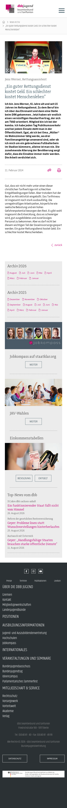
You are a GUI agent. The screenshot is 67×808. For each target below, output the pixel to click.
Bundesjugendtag (12, 671)
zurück (58, 245)
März (12, 278)
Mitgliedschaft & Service (21, 688)
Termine (23, 581)
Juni (32, 272)
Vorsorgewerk (10, 701)
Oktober (43, 299)
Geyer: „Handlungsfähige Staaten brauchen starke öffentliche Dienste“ (32, 542)
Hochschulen (9, 638)
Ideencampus (10, 676)
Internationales (14, 650)
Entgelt (43, 478)
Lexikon (57, 581)
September (15, 304)
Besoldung (24, 478)
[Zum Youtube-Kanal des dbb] (40, 571)
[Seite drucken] (57, 170)
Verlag (5, 716)
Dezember (15, 299)
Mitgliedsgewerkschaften (16, 604)
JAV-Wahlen (19, 413)
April (49, 272)
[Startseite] (3, 22)
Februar (23, 278)
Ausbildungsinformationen (23, 625)
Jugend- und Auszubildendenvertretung (24, 633)
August (13, 272)
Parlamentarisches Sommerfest (20, 681)
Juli (23, 272)
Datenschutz (14, 758)
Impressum (52, 758)
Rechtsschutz (9, 696)
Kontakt (6, 599)
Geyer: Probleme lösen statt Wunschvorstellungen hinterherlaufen (33, 525)
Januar (35, 278)
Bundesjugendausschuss (16, 666)
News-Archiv (15, 22)
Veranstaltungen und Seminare (26, 658)
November (30, 299)
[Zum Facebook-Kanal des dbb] (26, 571)
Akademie (8, 711)
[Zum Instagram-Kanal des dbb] (33, 571)
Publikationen (40, 581)
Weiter (33, 364)
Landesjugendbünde (14, 609)
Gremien (7, 594)
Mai (40, 272)
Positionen (10, 616)
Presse (9, 581)
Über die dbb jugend (17, 587)
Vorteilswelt (9, 706)
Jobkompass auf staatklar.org (33, 356)
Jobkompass (9, 643)
